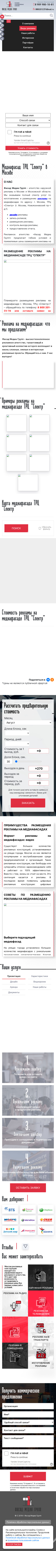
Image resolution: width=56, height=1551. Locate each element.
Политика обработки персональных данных (28, 1522)
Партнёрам (28, 42)
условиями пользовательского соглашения (28, 153)
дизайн (13, 214)
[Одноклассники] (52, 679)
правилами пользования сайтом (23, 1540)
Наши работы (28, 33)
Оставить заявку (28, 1187)
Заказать (28, 802)
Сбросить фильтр (46, 528)
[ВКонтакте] (48, 679)
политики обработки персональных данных (33, 154)
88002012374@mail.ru (44, 9)
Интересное (28, 37)
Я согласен (14, 1544)
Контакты (28, 47)
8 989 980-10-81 (44, 4)
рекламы (42, 198)
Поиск (16, 528)
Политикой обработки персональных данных (28, 1537)
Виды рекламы (28, 28)
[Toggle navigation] (8, 21)
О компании (28, 23)
